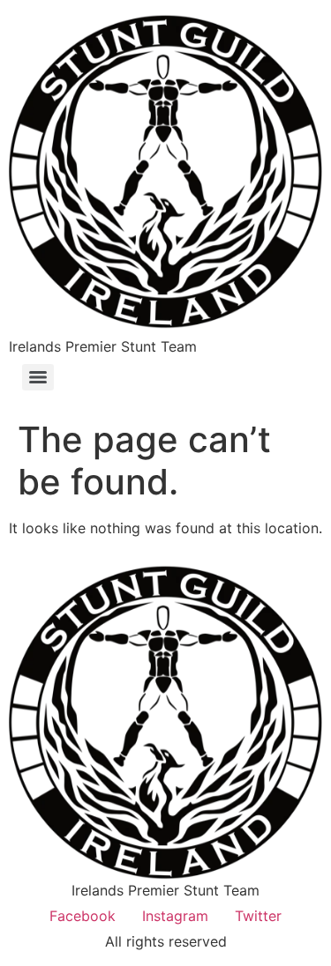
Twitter (258, 916)
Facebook (82, 916)
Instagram (175, 916)
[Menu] (38, 377)
